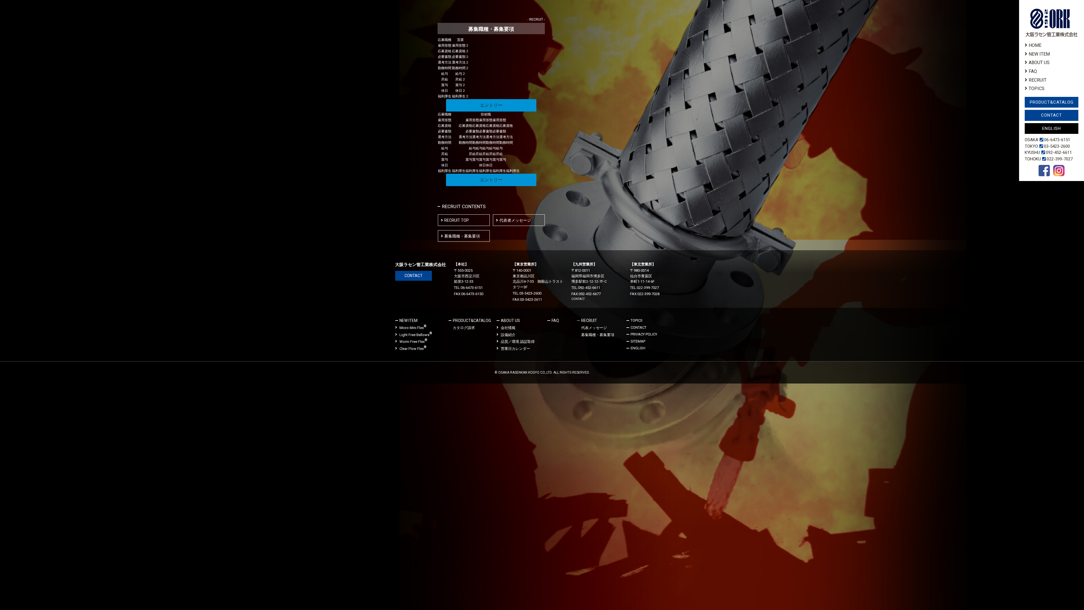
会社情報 (508, 328)
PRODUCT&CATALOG (1052, 102)
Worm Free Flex (413, 341)
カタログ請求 (464, 328)
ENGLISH (1051, 128)
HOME (1035, 45)
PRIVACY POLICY (644, 334)
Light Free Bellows (415, 334)
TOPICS (1036, 88)
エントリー (491, 105)
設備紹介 (508, 335)
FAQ (1033, 71)
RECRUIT (1037, 80)
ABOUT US (1039, 62)
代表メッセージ (594, 328)
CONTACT (1051, 115)
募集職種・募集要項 (462, 236)
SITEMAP (638, 341)
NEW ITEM (1039, 54)
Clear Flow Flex (413, 348)
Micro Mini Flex (413, 327)
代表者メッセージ (515, 220)
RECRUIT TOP (456, 220)
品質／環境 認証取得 (518, 341)
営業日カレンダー (515, 349)
